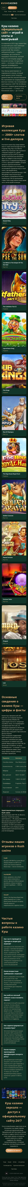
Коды (5, 11)
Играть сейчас (5, 97)
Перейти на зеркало (14, 1150)
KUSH (9, 3)
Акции (10, 11)
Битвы (14, 11)
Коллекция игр (7, 14)
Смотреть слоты (19, 97)
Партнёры (14, 18)
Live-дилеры (20, 11)
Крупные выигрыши (20, 14)
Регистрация (12, 7)
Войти (4, 7)
